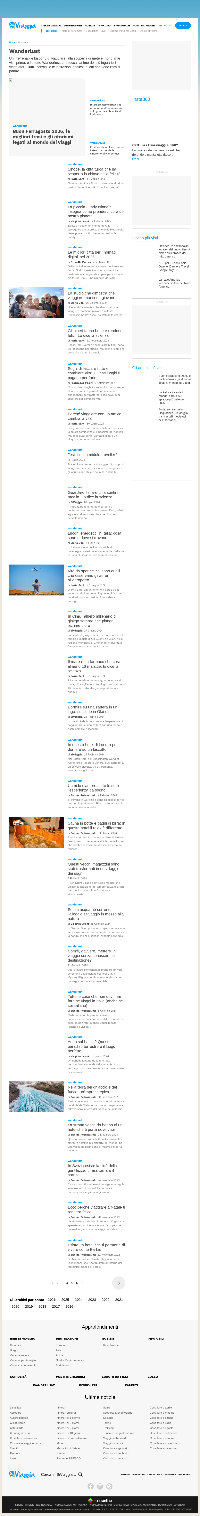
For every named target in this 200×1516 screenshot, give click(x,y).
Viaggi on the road (114, 1438)
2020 (15, 1306)
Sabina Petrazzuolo (83, 795)
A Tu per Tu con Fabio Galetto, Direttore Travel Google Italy (174, 266)
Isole (13, 1458)
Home (12, 42)
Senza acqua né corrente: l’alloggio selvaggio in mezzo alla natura (96, 914)
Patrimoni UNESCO (69, 1458)
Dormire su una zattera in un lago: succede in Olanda (92, 709)
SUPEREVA (179, 1505)
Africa (59, 1355)
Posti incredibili (144, 25)
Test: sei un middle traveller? (92, 455)
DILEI (126, 1505)
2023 (92, 1300)
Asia (58, 1350)
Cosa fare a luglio (160, 1422)
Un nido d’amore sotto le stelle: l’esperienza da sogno (94, 787)
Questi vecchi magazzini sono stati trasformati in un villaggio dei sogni (93, 868)
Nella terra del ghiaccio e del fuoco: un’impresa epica (92, 1089)
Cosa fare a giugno (161, 1417)
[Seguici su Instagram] (100, 1486)
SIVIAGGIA (136, 1505)
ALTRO (163, 25)
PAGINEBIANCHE (97, 1505)
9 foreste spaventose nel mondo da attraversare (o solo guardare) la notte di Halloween (106, 109)
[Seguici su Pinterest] (109, 1486)
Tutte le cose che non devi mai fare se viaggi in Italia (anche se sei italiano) (95, 1001)
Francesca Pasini (82, 382)
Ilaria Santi (78, 178)
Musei (60, 1443)
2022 (106, 1300)
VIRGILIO (30, 1505)
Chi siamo (14, 1509)
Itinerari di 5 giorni (68, 1427)
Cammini (15, 1345)
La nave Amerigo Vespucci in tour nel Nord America (174, 283)
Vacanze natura (19, 1355)
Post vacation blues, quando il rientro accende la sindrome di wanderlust (107, 150)
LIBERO (19, 1505)
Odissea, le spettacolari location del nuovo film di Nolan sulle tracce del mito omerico (174, 251)
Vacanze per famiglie (23, 1360)
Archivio (184, 1474)
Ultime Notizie (110, 1345)
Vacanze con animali (22, 1365)
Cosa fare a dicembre (163, 1448)
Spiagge (108, 1417)
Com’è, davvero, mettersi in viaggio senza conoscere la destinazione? (92, 955)
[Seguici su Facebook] (91, 1486)
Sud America (63, 1365)
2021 (119, 1300)
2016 (69, 1306)
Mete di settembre (72, 30)
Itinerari (61, 1407)
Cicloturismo (17, 1422)
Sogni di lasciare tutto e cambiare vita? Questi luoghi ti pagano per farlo (94, 373)
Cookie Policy (51, 1509)
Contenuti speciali (132, 1474)
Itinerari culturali (66, 1412)
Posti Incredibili (70, 1377)
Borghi (14, 1350)
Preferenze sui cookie (70, 1509)
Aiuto (86, 1509)
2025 (65, 1300)
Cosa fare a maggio (162, 1412)
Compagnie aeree (21, 1433)
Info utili (104, 25)
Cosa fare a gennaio (115, 1448)
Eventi (14, 1448)
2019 (29, 1306)
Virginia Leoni (80, 221)
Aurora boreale (19, 1417)
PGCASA (82, 1505)
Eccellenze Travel (96, 30)
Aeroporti (15, 1412)
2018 (42, 1306)
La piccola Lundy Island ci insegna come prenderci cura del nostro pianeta (96, 211)
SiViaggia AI (122, 25)
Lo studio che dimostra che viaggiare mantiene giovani (91, 295)
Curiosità (18, 1377)
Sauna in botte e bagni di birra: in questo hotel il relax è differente (96, 825)
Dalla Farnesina (148, 30)
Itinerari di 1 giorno (68, 1417)
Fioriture (15, 1453)
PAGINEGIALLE (44, 1505)
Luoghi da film (115, 1377)
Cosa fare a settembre (164, 1433)
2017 (56, 1306)
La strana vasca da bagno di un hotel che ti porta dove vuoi (95, 1127)
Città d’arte (16, 1427)
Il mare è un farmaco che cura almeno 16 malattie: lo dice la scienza (94, 666)
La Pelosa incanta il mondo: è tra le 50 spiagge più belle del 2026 (171, 398)
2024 (79, 1300)
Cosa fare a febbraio (116, 1453)
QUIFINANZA (150, 1505)
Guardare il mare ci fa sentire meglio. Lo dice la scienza (93, 494)
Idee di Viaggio (22, 1338)
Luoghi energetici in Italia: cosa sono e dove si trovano (94, 535)
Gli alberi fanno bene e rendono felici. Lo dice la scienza (95, 333)
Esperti (131, 1385)
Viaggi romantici (113, 1443)
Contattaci (154, 1474)
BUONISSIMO (165, 1505)
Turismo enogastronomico (119, 1433)
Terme (107, 1422)
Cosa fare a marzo (114, 1458)
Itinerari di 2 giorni (68, 1422)
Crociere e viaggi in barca (26, 1443)
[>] (118, 1283)
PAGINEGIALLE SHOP (65, 1505)
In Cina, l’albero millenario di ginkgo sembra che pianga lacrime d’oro (92, 621)
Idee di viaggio (51, 25)
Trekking (108, 1427)
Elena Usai (77, 302)
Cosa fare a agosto (161, 1427)
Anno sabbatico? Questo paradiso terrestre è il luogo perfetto (91, 1046)
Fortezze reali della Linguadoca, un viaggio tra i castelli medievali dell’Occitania (173, 415)
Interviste (88, 1385)
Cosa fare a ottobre (162, 1438)
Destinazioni (73, 25)
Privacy (38, 1509)
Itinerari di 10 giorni (68, 1433)
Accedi (183, 25)
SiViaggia (77, 502)
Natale (61, 1453)
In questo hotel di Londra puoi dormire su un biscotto (93, 747)
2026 (52, 1300)
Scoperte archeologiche (117, 1412)
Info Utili (156, 1338)
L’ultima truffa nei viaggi (123, 30)
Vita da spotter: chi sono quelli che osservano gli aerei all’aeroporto (94, 575)
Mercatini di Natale (68, 1448)
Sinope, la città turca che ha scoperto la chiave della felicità (94, 171)
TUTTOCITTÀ (115, 1505)
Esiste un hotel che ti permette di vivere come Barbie (96, 1247)
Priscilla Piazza (81, 262)
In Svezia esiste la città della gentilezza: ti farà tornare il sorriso (92, 1170)
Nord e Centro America (70, 1360)
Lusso (153, 1377)
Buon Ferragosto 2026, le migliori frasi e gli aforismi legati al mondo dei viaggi (43, 136)
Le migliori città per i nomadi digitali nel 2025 (92, 254)
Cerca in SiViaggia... (58, 1474)
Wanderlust (20, 125)
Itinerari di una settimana (72, 1438)
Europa (60, 1345)
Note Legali (27, 1509)
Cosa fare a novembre (164, 1443)
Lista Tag (15, 1407)
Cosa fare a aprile (161, 1407)
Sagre (107, 1407)
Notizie (90, 25)
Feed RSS (170, 1474)
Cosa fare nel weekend (24, 1438)
